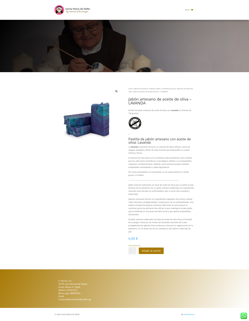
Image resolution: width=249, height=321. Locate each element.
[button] (116, 91)
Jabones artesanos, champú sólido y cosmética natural (155, 88)
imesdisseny (189, 314)
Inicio (187, 10)
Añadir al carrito (151, 250)
